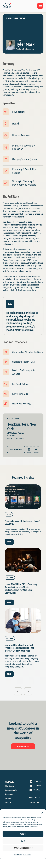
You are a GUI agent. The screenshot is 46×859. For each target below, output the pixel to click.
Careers (8, 798)
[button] (42, 812)
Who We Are (9, 786)
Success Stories (11, 790)
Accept (23, 834)
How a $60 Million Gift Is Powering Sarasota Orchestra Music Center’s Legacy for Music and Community (21, 588)
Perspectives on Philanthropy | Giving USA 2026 (22, 522)
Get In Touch (16, 449)
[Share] (36, 449)
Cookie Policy (18, 854)
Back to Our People (16, 18)
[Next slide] (28, 691)
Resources (9, 794)
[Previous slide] (18, 691)
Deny (23, 841)
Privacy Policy (27, 854)
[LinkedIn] (29, 449)
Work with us (23, 746)
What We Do (9, 782)
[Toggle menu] (40, 6)
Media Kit (8, 802)
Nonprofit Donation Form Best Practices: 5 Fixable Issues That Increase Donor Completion (19, 647)
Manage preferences (23, 848)
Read (9, 542)
